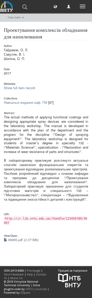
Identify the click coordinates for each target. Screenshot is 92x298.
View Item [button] (14, 17)
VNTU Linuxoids (36, 289)
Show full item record (19, 87)
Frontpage (33, 270)
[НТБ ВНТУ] (69, 280)
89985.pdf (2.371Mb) (23, 239)
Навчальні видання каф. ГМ (25, 102)
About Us (16, 278)
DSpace (25, 292)
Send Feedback (14, 274)
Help (30, 274)
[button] (55, 6)
